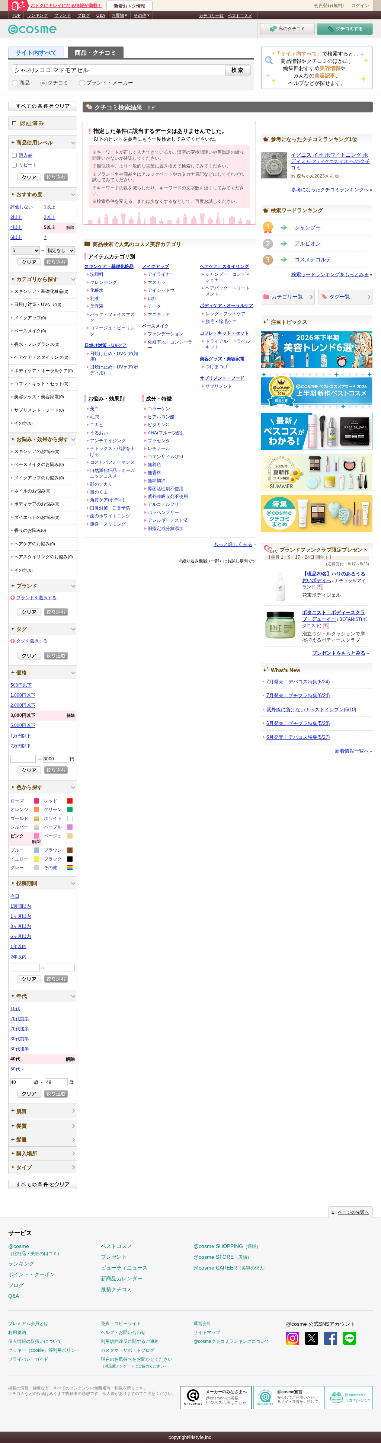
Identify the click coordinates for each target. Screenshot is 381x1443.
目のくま (99, 492)
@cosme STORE (222, 1257)
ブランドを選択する (36, 597)
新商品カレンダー (122, 1278)
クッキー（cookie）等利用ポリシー (44, 1350)
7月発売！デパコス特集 (298, 681)
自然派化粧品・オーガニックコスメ (112, 473)
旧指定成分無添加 (165, 528)
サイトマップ (206, 1332)
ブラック (58, 859)
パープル (58, 827)
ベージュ (58, 836)
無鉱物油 (157, 480)
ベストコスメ (240, 15)
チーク (154, 306)
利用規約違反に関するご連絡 (130, 1341)
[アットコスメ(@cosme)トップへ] (32, 31)
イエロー (24, 859)
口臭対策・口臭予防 (110, 508)
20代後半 (19, 1028)
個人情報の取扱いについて (35, 1341)
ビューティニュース (124, 1268)
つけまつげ (216, 366)
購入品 (25, 155)
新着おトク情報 (129, 6)
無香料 (154, 472)
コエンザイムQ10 (165, 456)
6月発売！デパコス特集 (298, 737)
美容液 (96, 306)
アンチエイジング (108, 440)
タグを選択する (32, 641)
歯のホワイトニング (110, 515)
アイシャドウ (161, 290)
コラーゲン (159, 408)
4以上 (16, 227)
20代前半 (19, 1018)
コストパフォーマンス (112, 462)
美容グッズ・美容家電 (222, 358)
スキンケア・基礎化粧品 (109, 266)
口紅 (152, 298)
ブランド (62, 15)
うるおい (99, 432)
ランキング (37, 15)
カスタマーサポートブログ (127, 1350)
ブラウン (58, 851)
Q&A (100, 15)
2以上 (16, 217)
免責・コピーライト (121, 1323)
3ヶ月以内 (20, 926)
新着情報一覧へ (352, 751)
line (349, 1338)
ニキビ (96, 424)
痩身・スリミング (108, 524)
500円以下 (21, 685)
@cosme (35, 1249)
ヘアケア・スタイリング (224, 266)
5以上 (59, 227)
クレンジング (103, 282)
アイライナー (161, 274)
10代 (15, 1008)
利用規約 (17, 1332)
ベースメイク (155, 326)
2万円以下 (20, 745)
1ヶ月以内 (20, 916)
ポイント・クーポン (31, 1274)
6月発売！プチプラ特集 (298, 723)
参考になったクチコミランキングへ (330, 189)
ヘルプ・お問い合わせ (123, 1332)
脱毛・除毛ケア (221, 321)
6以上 (16, 237)
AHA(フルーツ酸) (165, 432)
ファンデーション (165, 333)
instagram (292, 1338)
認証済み (42, 123)
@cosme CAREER (230, 1268)
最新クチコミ (116, 1289)
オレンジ (24, 810)
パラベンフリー (163, 512)
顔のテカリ (101, 484)
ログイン (360, 5)
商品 (24, 83)
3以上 (49, 217)
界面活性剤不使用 (165, 488)
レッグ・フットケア (225, 313)
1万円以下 (20, 735)
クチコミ (58, 83)
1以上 (49, 207)
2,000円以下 (22, 705)
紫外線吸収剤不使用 (168, 496)
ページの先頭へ (353, 1212)
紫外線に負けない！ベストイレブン (311, 709)
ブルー (24, 851)
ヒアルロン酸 (161, 416)
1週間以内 (20, 906)
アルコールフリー (165, 504)
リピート (28, 164)
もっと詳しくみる (233, 544)
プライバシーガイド (28, 1359)
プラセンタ (159, 440)
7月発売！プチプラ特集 (298, 695)
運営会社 (202, 1323)
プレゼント (114, 1257)
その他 (58, 868)
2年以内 (18, 957)
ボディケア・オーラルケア (226, 305)
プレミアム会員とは (28, 1323)
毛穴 (94, 416)
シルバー (24, 827)
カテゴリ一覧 (211, 15)
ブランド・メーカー (109, 83)
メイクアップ (155, 266)
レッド (58, 801)
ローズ (24, 801)
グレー (24, 868)
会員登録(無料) (329, 5)
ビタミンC (158, 424)
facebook (330, 1338)
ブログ (83, 15)
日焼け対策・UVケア (105, 345)
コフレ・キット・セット (224, 333)
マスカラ (157, 282)
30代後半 (19, 1048)
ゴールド (24, 819)
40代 (42, 1059)
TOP (16, 15)
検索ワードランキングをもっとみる (330, 274)
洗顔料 (96, 274)
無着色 (154, 464)
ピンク (25, 839)
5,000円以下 (22, 725)
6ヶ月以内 (20, 936)
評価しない (21, 207)
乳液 (94, 298)
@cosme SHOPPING (227, 1246)
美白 (94, 408)
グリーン (58, 810)
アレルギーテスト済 (168, 520)
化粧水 (96, 290)
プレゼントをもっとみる (338, 653)
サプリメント (218, 386)
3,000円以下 (42, 715)
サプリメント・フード (222, 378)
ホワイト (58, 819)
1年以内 (18, 946)
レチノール (159, 448)
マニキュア (159, 314)
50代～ (17, 1069)
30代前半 (19, 1038)
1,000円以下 (22, 695)
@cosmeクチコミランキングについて (231, 1341)
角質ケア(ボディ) (107, 499)
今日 (14, 896)
